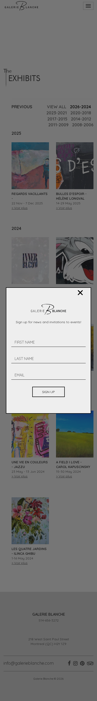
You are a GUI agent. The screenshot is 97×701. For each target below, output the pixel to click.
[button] (80, 292)
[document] (48, 350)
